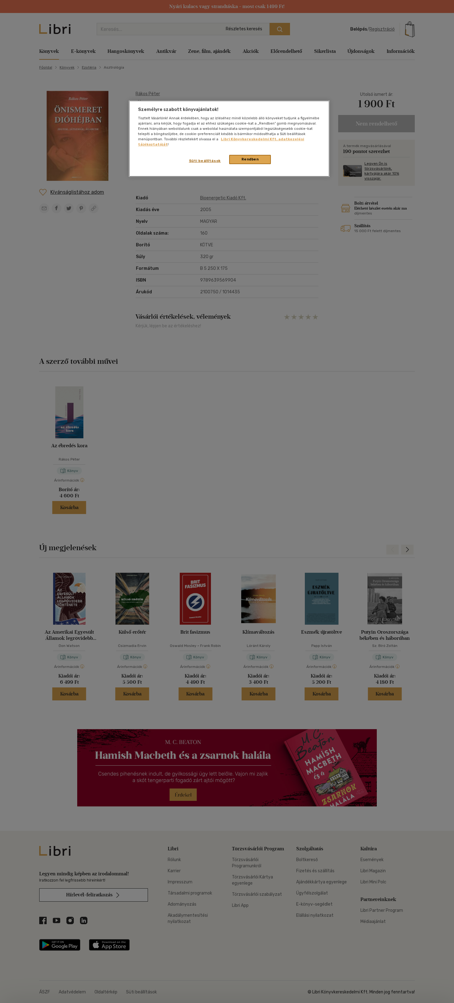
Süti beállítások (205, 161)
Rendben (250, 159)
